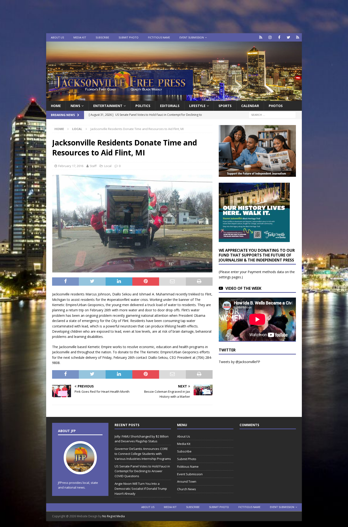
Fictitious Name (159, 37)
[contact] (261, 37)
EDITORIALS (169, 105)
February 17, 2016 (70, 166)
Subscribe (102, 37)
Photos (276, 105)
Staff (93, 166)
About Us (57, 37)
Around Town (186, 481)
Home (56, 105)
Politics (142, 105)
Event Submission (191, 37)
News (75, 105)
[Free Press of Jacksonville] (174, 98)
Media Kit (79, 37)
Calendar (250, 105)
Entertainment (107, 105)
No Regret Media (113, 516)
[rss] (298, 37)
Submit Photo (128, 37)
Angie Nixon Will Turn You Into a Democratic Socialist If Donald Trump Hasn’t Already (141, 488)
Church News (186, 489)
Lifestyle (197, 105)
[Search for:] (272, 114)
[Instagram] (270, 37)
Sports (225, 105)
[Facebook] (279, 37)
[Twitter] (288, 37)
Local (108, 166)
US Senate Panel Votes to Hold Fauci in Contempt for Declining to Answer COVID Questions (142, 471)
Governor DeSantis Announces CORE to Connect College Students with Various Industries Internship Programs (143, 454)
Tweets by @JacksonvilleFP (239, 361)
